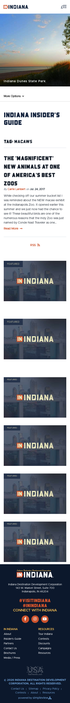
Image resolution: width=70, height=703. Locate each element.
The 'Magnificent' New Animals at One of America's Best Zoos (32, 170)
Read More (11, 228)
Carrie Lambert (16, 189)
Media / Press (12, 658)
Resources (46, 629)
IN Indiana (11, 629)
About (7, 634)
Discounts (44, 643)
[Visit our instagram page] (35, 619)
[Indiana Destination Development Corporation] (16, 6)
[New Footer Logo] (35, 573)
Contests (43, 639)
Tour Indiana (45, 634)
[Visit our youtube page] (45, 619)
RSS (33, 245)
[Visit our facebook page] (25, 619)
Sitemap (33, 689)
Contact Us (10, 648)
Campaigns (44, 648)
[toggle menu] (63, 7)
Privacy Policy (51, 689)
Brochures (10, 653)
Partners (9, 643)
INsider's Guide (12, 639)
